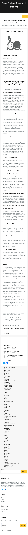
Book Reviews (7, 376)
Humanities (6, 422)
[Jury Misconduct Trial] (4, 348)
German (6, 413)
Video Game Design (8, 465)
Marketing (6, 431)
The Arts (6, 459)
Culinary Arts (7, 389)
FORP (5, 407)
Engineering (6, 397)
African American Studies (9, 367)
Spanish (6, 456)
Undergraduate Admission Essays (11, 463)
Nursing (6, 437)
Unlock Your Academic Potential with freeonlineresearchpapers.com (14, 21)
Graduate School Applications (10, 416)
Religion (6, 447)
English (5, 398)
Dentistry (6, 392)
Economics (6, 394)
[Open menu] (14, 11)
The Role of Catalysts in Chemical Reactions (13, 328)
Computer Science (8, 385)
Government (7, 414)
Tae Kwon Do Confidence (13, 351)
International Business (9, 425)
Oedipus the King (12, 98)
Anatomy (6, 368)
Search (25, 16)
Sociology (6, 454)
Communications (8, 383)
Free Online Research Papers (14, 4)
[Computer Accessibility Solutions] (4, 356)
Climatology (7, 382)
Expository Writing (8, 401)
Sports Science (7, 457)
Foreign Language (8, 406)
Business (6, 377)
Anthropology (7, 370)
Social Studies (7, 453)
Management (7, 429)
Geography (6, 410)
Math (5, 432)
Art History (6, 371)
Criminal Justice (7, 388)
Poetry (5, 443)
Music (5, 435)
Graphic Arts (7, 417)
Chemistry (6, 379)
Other (5, 438)
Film (5, 403)
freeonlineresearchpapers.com (19, 530)
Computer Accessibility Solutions (15, 355)
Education (6, 395)
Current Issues (7, 391)
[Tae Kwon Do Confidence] (4, 352)
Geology (6, 411)
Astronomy (6, 373)
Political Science (7, 444)
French (5, 408)
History (5, 420)
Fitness (5, 404)
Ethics (5, 400)
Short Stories (7, 451)
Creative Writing (8, 386)
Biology (5, 374)
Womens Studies (8, 466)
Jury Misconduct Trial (12, 347)
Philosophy (6, 440)
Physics (5, 441)
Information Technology (9, 423)
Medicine (6, 434)
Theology (6, 462)
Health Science (7, 419)
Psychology (6, 445)
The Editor (14, 55)
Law (5, 426)
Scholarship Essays (8, 448)
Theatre (6, 460)
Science (5, 450)
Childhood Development (9, 380)
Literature (6, 333)
